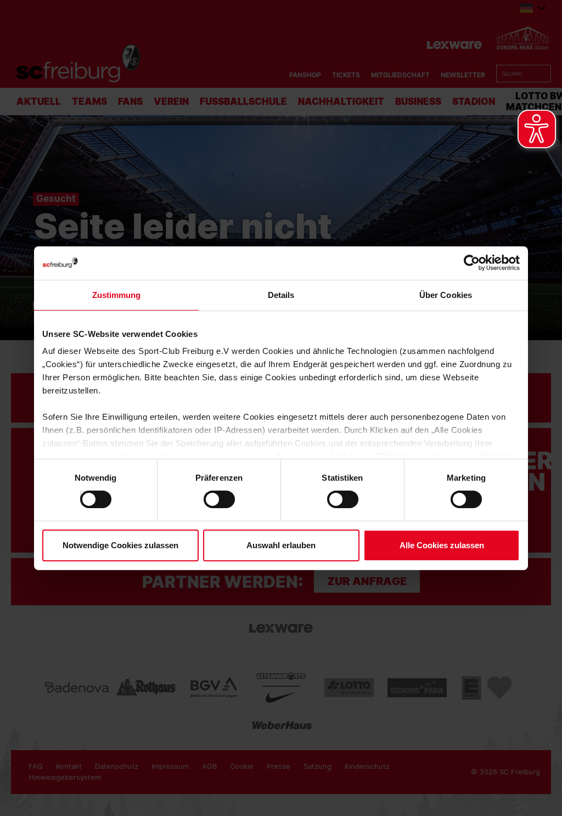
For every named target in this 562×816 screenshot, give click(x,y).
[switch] (208, 499)
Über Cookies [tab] (445, 294)
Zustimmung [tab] (116, 294)
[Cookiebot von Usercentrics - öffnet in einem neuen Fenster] (472, 262)
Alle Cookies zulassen (442, 545)
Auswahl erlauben (281, 545)
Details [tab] (281, 294)
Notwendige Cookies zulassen (120, 545)
